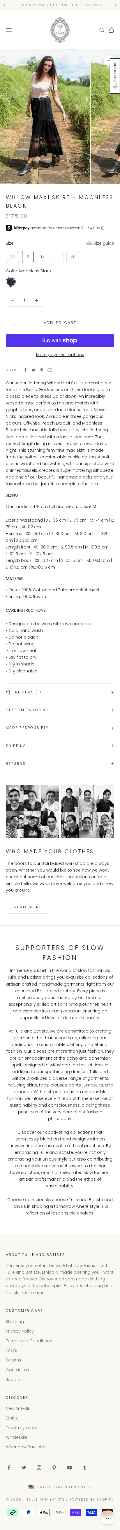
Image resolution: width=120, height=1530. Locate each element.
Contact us (17, 1370)
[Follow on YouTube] (69, 1468)
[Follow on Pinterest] (54, 1468)
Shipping (15, 1321)
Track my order (21, 1428)
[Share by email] (49, 370)
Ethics (12, 1418)
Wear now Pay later (26, 1447)
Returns (13, 1360)
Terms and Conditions (29, 1341)
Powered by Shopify (92, 1499)
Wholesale (16, 1437)
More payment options (60, 354)
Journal (13, 1379)
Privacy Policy (20, 1331)
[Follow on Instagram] (39, 1468)
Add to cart (60, 322)
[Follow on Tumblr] (84, 1468)
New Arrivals (18, 1408)
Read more (28, 907)
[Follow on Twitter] (24, 1468)
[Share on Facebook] (25, 370)
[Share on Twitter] (33, 370)
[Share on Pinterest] (41, 370)
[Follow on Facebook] (9, 1468)
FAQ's (11, 1350)
